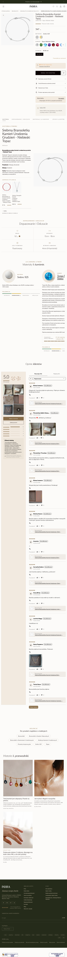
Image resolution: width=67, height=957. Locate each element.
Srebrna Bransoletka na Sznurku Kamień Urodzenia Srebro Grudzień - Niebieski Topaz (6, 198)
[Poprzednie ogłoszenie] (3, 2)
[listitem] (8, 390)
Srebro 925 (38, 744)
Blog (25, 906)
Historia (5, 119)
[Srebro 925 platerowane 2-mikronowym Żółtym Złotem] (41, 37)
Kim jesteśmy (49, 888)
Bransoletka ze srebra (8, 150)
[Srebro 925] (37, 37)
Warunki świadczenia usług (32, 942)
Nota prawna (52, 942)
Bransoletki (15, 11)
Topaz (47, 744)
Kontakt (26, 904)
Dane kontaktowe (61, 942)
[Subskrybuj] (63, 918)
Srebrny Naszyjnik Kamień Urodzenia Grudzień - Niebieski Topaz (16, 198)
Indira (7, 939)
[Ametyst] (49, 44)
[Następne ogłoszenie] (64, 2)
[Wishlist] (53, 6)
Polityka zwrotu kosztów (7, 942)
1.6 (17, 236)
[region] (33, 311)
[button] (3, 6)
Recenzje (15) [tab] (38, 373)
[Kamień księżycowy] (61, 44)
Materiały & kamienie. (41, 119)
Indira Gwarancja (28, 899)
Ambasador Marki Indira (51, 895)
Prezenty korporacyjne (24, 744)
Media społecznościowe (51, 893)
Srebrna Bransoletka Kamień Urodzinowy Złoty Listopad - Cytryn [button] (47, 532)
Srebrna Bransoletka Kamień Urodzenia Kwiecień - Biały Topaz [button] (48, 403)
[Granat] (53, 44)
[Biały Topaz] (37, 44)
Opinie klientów (59, 119)
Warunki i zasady (28, 908)
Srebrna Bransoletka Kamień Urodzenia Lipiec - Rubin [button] (47, 609)
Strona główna (6, 11)
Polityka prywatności (19, 942)
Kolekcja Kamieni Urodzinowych (47, 740)
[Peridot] (41, 44)
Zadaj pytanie (13, 422)
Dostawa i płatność (28, 897)
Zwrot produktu (28, 895)
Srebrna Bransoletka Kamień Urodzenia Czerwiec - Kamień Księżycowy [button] (48, 700)
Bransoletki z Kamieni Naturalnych (29, 11)
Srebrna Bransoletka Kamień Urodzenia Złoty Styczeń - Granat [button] (47, 471)
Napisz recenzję (13, 418)
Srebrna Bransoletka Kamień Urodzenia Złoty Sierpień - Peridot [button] (47, 557)
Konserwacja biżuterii (29, 893)
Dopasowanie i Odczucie (21, 119)
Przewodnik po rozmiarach (59, 58)
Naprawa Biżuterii (28, 902)
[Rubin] (57, 44)
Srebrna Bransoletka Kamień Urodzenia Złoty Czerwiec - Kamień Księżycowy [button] (47, 443)
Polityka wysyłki (44, 942)
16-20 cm (39, 54)
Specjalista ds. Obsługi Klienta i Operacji (53, 898)
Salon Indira (48, 891)
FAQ (25, 888)
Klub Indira (26, 891)
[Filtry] (30, 378)
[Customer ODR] (57, 955)
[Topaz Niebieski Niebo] (45, 44)
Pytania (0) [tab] (57, 373)
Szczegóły (61, 98)
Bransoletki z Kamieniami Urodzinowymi (22, 740)
